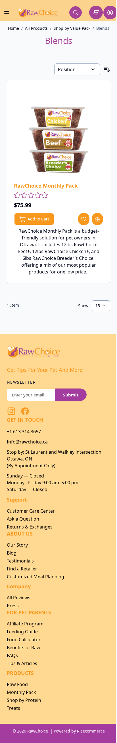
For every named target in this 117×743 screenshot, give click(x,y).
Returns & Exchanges (30, 527)
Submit (71, 395)
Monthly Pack (21, 692)
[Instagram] (11, 411)
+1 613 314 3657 (24, 431)
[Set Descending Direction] (106, 69)
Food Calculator (24, 639)
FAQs (12, 655)
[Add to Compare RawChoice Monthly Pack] (97, 219)
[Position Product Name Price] (77, 69)
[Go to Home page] (38, 12)
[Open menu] (7, 11)
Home (13, 28)
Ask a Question (23, 519)
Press (13, 605)
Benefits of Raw (23, 647)
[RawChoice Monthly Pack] (58, 131)
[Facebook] (25, 411)
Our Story (17, 545)
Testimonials (20, 561)
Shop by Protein (24, 700)
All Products (36, 28)
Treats (13, 708)
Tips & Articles (22, 663)
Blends (102, 28)
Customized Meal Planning (35, 577)
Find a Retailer (22, 569)
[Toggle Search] (75, 12)
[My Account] (110, 12)
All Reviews (18, 598)
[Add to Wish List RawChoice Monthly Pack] (83, 219)
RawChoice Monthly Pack (46, 185)
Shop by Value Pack (72, 28)
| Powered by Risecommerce (77, 731)
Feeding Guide (22, 632)
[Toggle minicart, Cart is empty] (96, 12)
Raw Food (17, 684)
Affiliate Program (25, 624)
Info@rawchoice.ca (27, 442)
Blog (11, 553)
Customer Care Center (31, 511)
